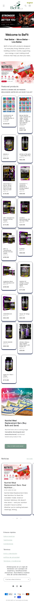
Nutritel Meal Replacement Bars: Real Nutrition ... (15, 485)
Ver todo (30, 458)
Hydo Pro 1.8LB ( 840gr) (8, 375)
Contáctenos (8, 544)
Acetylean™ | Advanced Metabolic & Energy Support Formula (24, 186)
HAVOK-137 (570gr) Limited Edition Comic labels (24, 283)
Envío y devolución (10, 554)
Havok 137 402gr (25, 314)
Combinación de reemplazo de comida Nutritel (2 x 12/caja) (8, 117)
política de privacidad (11, 557)
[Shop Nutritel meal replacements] (17, 72)
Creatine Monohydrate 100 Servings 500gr (25, 219)
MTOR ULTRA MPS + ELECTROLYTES (25, 155)
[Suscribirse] (28, 579)
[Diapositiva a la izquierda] (13, 518)
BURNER (22, 249)
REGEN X (6, 154)
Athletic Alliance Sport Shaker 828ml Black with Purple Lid (25, 344)
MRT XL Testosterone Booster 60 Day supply (8, 251)
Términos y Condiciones (12, 561)
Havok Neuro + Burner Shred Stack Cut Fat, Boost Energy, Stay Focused (7, 186)
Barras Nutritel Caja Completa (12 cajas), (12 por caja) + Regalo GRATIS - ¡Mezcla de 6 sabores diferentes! (25, 120)
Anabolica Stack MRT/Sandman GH (8, 282)
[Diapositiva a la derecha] (21, 518)
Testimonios (7, 540)
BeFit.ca (13, 600)
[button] (4, 6)
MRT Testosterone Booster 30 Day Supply (8, 219)
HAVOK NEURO (7, 342)
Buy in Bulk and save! (16, 446)
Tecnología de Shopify (21, 600)
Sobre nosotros (9, 536)
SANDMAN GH (7, 314)
